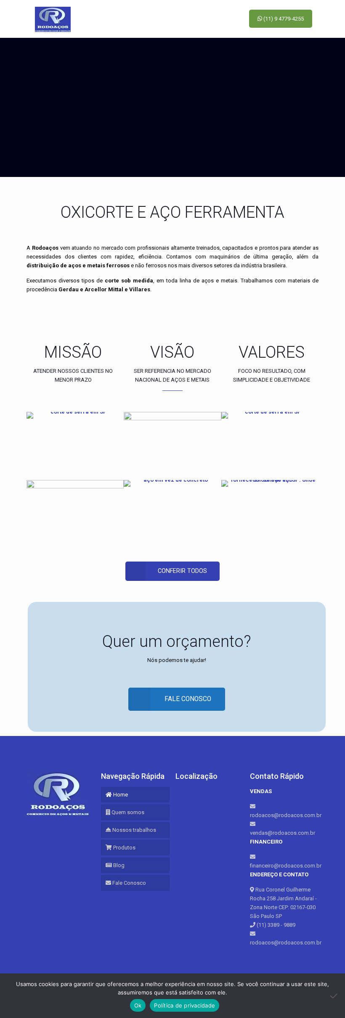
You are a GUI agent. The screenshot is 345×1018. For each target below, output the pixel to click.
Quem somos (127, 812)
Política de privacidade (184, 1005)
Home (120, 794)
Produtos (123, 847)
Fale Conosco (128, 883)
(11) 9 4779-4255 (283, 19)
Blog (118, 865)
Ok (138, 1005)
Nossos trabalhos (133, 830)
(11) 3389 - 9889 (275, 925)
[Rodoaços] (53, 19)
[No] (334, 996)
